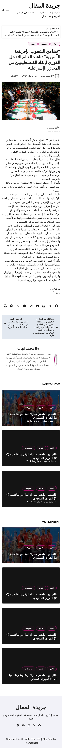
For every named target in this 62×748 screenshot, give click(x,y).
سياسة (44, 44)
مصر (33, 44)
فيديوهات (28, 407)
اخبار (55, 44)
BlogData (47, 739)
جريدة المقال (44, 5)
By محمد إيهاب (47, 76)
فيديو (41, 407)
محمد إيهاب (25, 348)
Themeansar (31, 742)
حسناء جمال (48, 421)
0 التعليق (14, 76)
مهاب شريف (48, 461)
